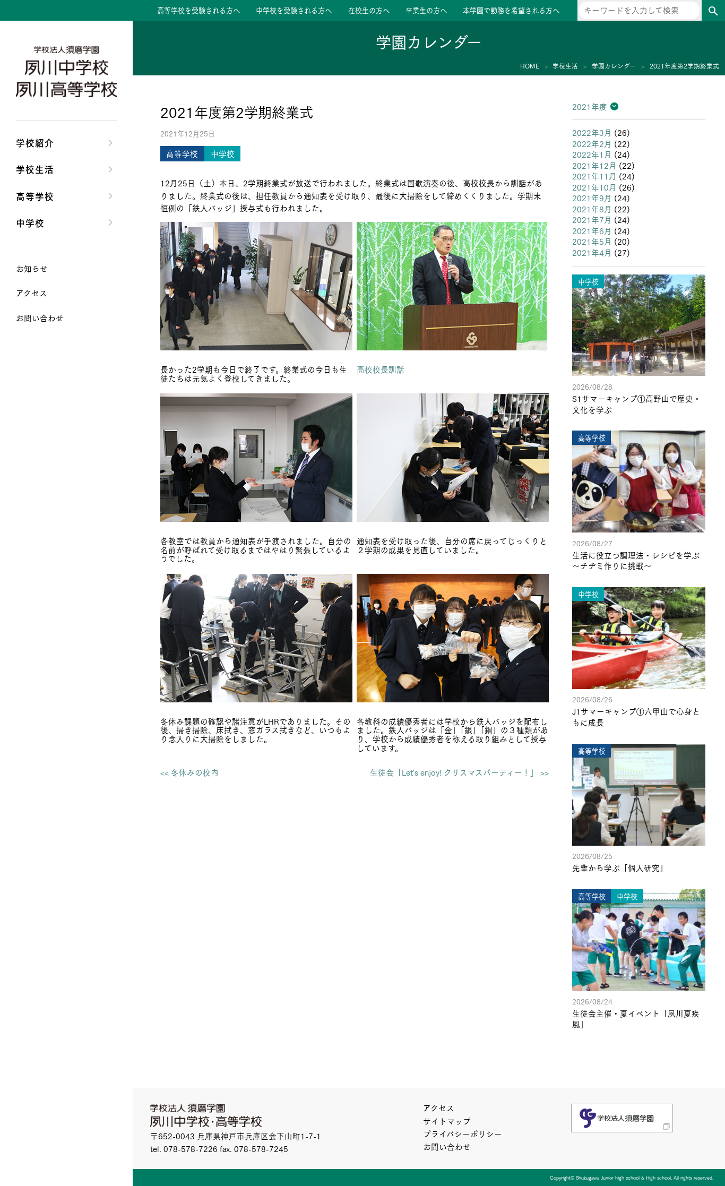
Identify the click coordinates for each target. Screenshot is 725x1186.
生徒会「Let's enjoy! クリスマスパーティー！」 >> (459, 772)
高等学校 (35, 195)
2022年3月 (592, 132)
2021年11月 (594, 176)
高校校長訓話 (380, 369)
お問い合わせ (447, 1146)
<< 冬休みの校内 (189, 772)
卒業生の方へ (426, 10)
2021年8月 (592, 209)
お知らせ (32, 268)
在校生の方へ (369, 10)
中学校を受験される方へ (294, 10)
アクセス (438, 1108)
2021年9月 (592, 198)
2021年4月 (592, 252)
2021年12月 (594, 165)
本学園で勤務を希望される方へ (511, 10)
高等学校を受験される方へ (198, 10)
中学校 (30, 222)
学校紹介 (35, 142)
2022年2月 (592, 143)
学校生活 (35, 168)
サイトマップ (447, 1121)
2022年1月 (592, 154)
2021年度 (589, 106)
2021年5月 (592, 241)
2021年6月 (592, 231)
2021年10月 (594, 187)
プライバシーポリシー (462, 1134)
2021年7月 (592, 219)
